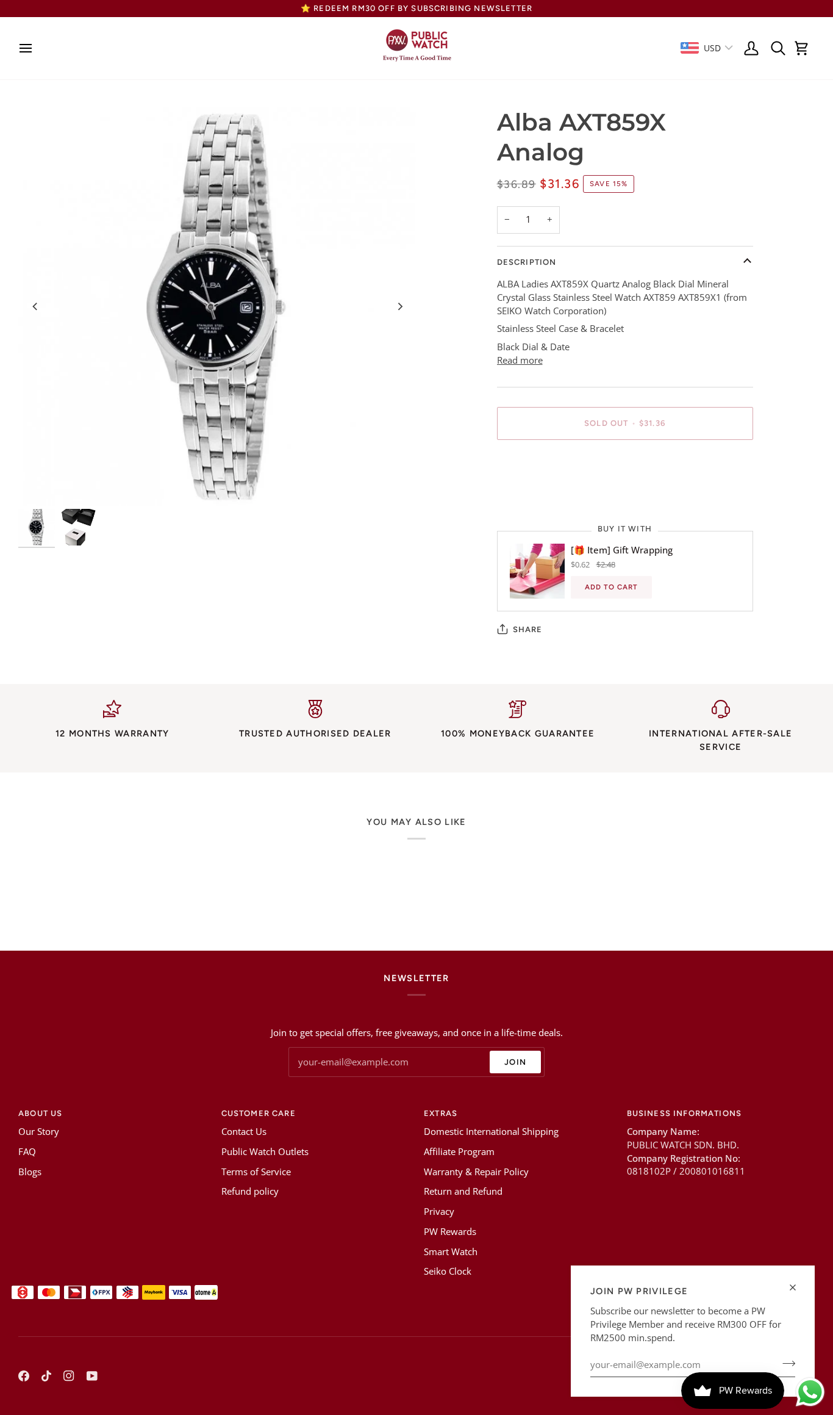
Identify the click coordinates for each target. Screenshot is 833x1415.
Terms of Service (256, 1172)
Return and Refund (463, 1191)
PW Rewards (450, 1231)
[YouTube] (92, 1375)
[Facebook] (23, 1375)
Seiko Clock (447, 1271)
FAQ (27, 1152)
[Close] (798, 1287)
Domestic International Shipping (491, 1131)
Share (528, 629)
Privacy (439, 1211)
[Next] (399, 306)
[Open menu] (29, 48)
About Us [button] (40, 1113)
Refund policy (250, 1191)
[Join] (785, 1363)
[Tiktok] (46, 1375)
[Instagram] (68, 1375)
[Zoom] (217, 306)
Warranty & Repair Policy (476, 1172)
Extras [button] (440, 1113)
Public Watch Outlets (265, 1152)
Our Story (38, 1131)
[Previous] (35, 306)
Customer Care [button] (258, 1113)
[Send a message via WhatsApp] (810, 1392)
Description (527, 262)
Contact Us (243, 1131)
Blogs (29, 1172)
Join (515, 1062)
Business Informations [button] (684, 1113)
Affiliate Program (459, 1152)
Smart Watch (450, 1252)
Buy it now (624, 465)
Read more (520, 360)
